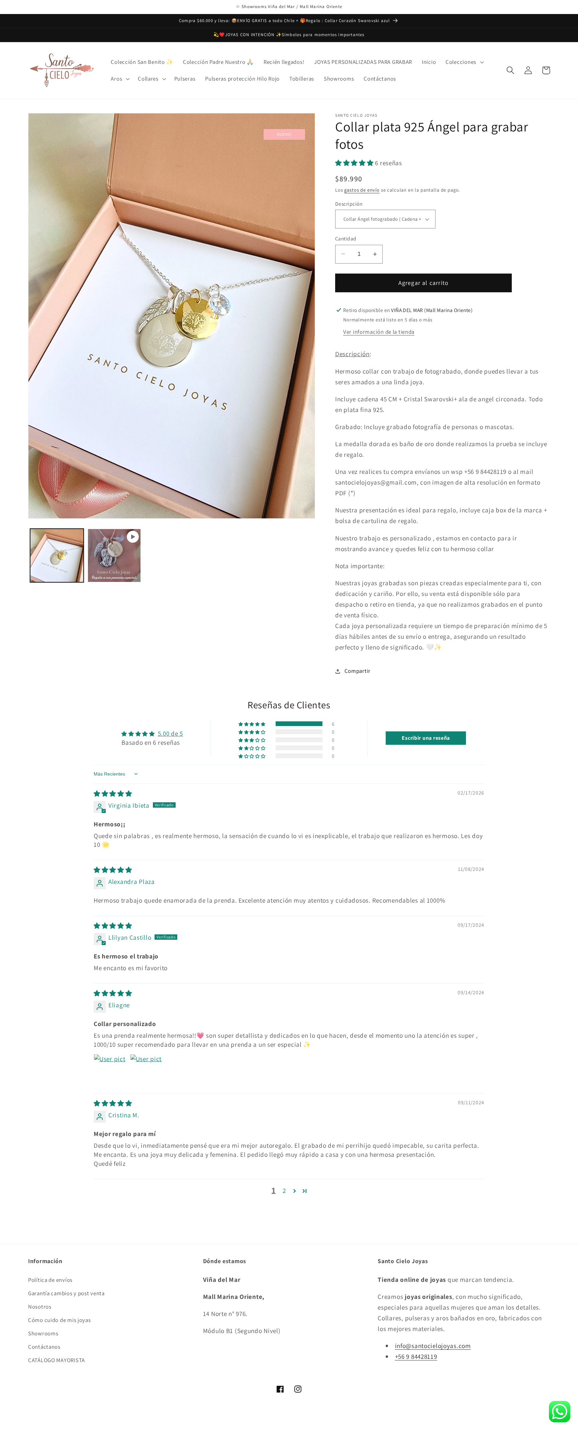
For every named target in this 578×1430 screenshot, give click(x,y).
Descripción (348, 203)
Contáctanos (44, 1346)
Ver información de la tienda (378, 331)
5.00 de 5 (170, 733)
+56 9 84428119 (416, 1356)
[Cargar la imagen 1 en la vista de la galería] (57, 555)
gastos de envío (362, 190)
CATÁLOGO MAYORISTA (56, 1360)
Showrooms (43, 1333)
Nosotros (40, 1306)
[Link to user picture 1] (110, 1070)
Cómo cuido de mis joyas (59, 1320)
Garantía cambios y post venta (66, 1293)
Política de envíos (50, 1280)
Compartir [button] (358, 671)
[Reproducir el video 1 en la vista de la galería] (114, 555)
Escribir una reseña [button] (426, 737)
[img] (113, 793)
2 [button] (284, 1190)
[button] (464, 62)
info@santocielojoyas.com (433, 1345)
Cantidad (346, 238)
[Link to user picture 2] (146, 1070)
